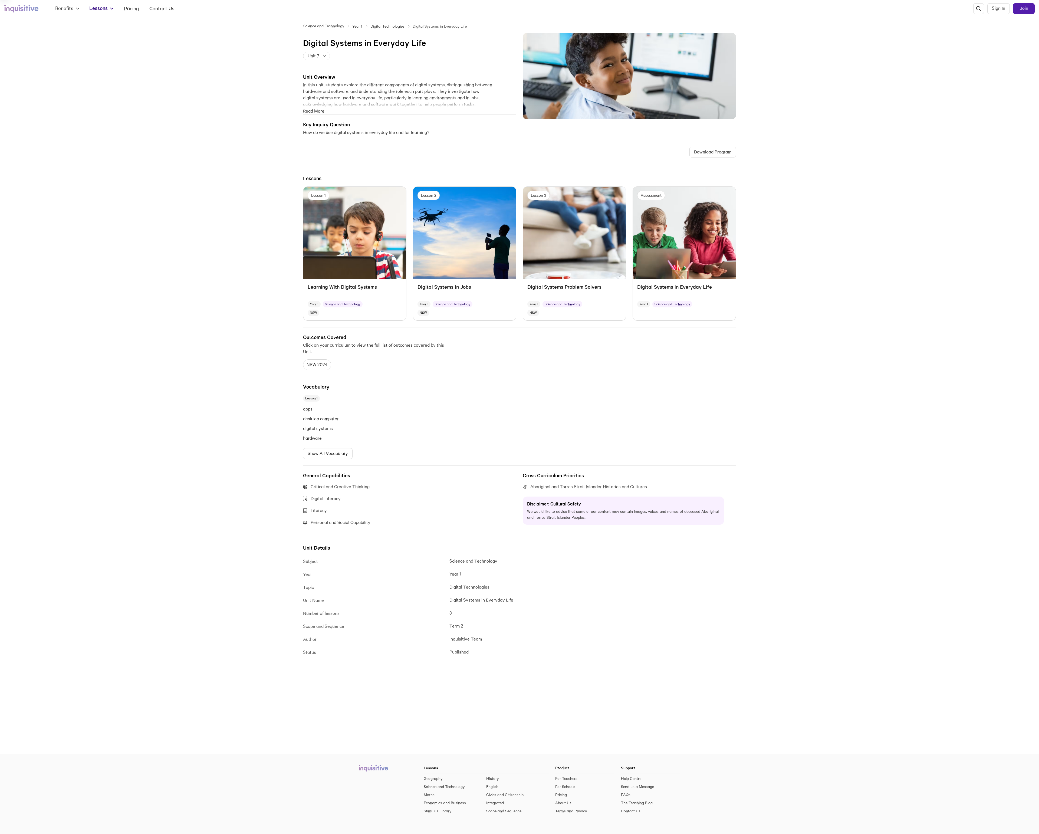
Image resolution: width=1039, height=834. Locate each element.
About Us (563, 803)
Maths (429, 795)
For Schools (565, 786)
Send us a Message (637, 786)
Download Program (712, 152)
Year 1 (357, 26)
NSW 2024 (317, 364)
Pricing (131, 8)
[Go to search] (978, 8)
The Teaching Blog (637, 803)
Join (1024, 8)
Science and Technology (323, 26)
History (492, 778)
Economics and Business (445, 803)
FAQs (625, 795)
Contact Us (162, 8)
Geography (433, 778)
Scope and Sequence (503, 811)
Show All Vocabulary (328, 453)
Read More (313, 111)
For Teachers (566, 778)
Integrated (495, 803)
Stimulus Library (437, 811)
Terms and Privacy (571, 811)
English (492, 786)
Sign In (998, 8)
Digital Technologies (387, 26)
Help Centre (631, 778)
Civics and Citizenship (505, 795)
